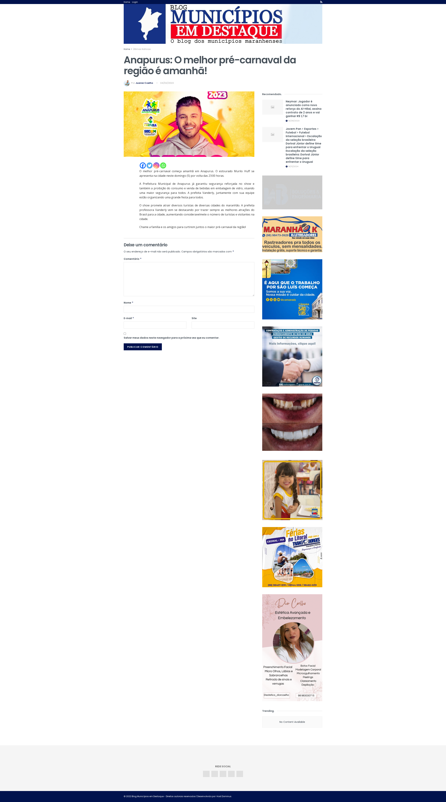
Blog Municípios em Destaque (148, 796)
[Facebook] (143, 165)
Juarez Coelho (144, 83)
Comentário (133, 259)
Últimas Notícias (142, 49)
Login (135, 2)
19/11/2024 (293, 166)
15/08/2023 (293, 120)
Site (194, 318)
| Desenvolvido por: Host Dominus (213, 796)
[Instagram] (156, 165)
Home (127, 2)
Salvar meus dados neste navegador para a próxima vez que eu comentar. (171, 338)
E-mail (129, 318)
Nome (128, 302)
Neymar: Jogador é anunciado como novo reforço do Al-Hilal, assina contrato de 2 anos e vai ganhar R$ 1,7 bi (303, 109)
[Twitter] (150, 165)
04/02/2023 (167, 83)
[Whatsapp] (163, 165)
